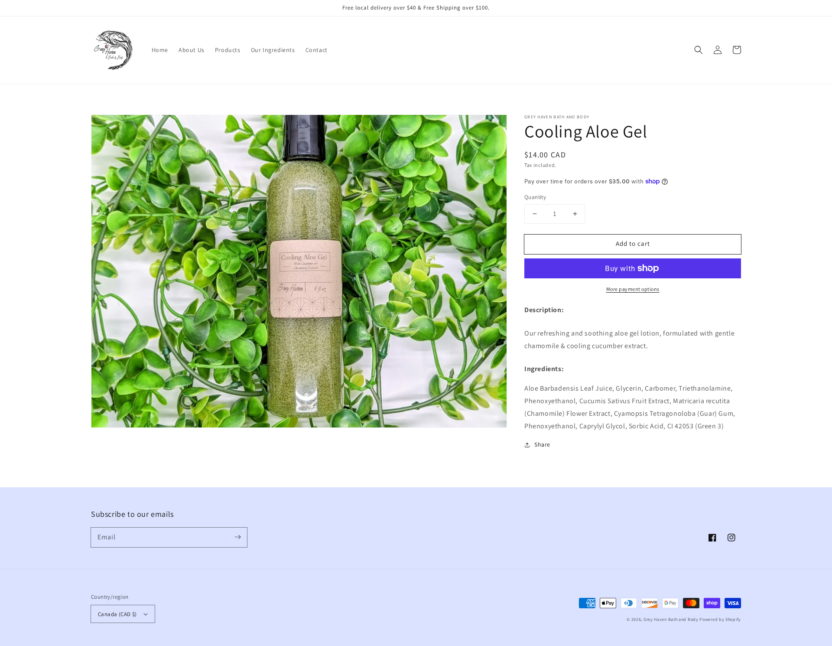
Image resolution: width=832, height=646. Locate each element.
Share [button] (542, 444)
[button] (698, 49)
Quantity (535, 197)
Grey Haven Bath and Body (671, 619)
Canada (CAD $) (117, 614)
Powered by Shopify (720, 619)
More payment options (633, 289)
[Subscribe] (237, 537)
